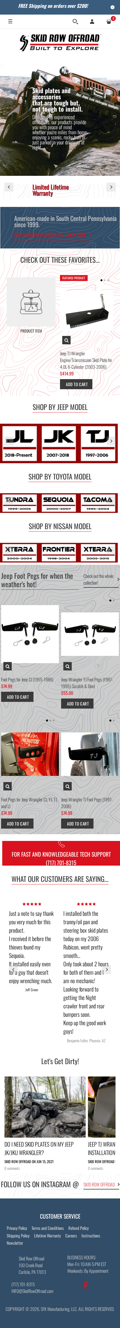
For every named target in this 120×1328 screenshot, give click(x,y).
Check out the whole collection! (98, 579)
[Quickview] (66, 340)
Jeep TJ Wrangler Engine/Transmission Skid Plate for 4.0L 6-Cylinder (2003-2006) (86, 360)
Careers (71, 1235)
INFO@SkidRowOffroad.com (32, 1291)
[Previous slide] (8, 187)
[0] (109, 21)
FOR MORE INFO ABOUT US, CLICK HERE (50, 234)
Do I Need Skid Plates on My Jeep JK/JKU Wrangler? (39, 1148)
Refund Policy (78, 1228)
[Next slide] (111, 187)
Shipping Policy (18, 1235)
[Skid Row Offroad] (60, 41)
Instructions (90, 1235)
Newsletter (15, 1243)
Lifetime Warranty (47, 1235)
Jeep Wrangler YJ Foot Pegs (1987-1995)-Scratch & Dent (87, 683)
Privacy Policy (17, 1228)
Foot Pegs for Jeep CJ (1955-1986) (27, 679)
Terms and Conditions (48, 1228)
